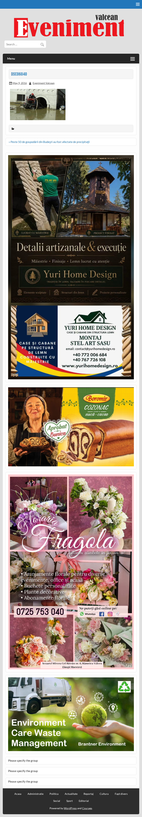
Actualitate (71, 794)
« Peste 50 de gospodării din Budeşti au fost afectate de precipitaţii (49, 141)
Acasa (17, 794)
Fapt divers (121, 794)
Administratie (35, 794)
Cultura (104, 794)
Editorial (84, 801)
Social (56, 801)
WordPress (70, 808)
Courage (87, 808)
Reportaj (89, 794)
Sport (69, 801)
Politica (54, 794)
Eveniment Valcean (44, 83)
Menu (11, 58)
